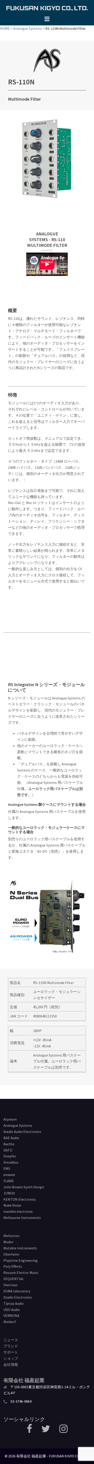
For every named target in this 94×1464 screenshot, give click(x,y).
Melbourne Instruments (22, 1217)
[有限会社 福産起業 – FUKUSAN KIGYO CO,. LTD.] (47, 7)
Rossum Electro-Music (20, 1272)
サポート (10, 1352)
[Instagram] (63, 1431)
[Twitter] (45, 1431)
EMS (6, 1168)
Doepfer (9, 1156)
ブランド (10, 1346)
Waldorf (9, 1321)
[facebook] (29, 1431)
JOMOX (9, 1193)
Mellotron (11, 1235)
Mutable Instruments (20, 1248)
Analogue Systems (27, 28)
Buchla (8, 1144)
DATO (7, 1150)
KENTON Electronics (19, 1199)
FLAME (8, 1180)
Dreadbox (10, 1162)
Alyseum (10, 1119)
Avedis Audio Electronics (22, 1131)
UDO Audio (11, 1309)
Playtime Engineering (20, 1260)
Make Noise (12, 1205)
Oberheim (11, 1254)
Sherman (10, 1285)
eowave (9, 1174)
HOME (5, 28)
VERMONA (11, 1315)
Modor (8, 1242)
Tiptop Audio (13, 1303)
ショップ (10, 1358)
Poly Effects (12, 1266)
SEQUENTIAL (13, 1278)
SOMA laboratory (16, 1291)
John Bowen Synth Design (23, 1187)
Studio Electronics (17, 1297)
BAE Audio (11, 1137)
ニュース (10, 1339)
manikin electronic (18, 1211)
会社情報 (10, 1364)
